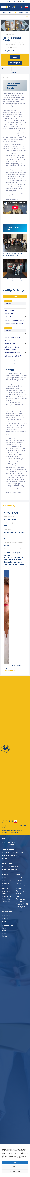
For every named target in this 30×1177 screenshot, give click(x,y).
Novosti (10, 12)
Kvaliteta (21, 12)
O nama (4, 12)
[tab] (15, 296)
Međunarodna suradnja (9, 869)
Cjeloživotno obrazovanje (10, 866)
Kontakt (26, 12)
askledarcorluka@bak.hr (11, 670)
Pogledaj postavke (15, 1171)
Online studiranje (8, 864)
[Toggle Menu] (27, 16)
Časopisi (15, 12)
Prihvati (15, 1162)
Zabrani (15, 1167)
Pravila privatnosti (15, 1175)
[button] (27, 1146)
